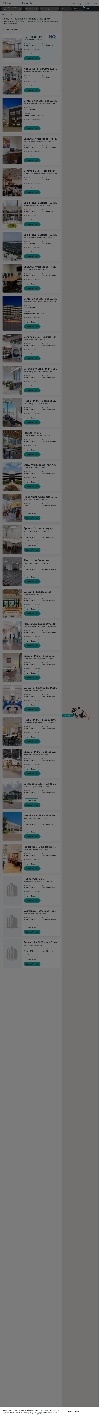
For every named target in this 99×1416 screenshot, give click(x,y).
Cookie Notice (42, 1414)
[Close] (96, 1411)
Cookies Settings (73, 1411)
